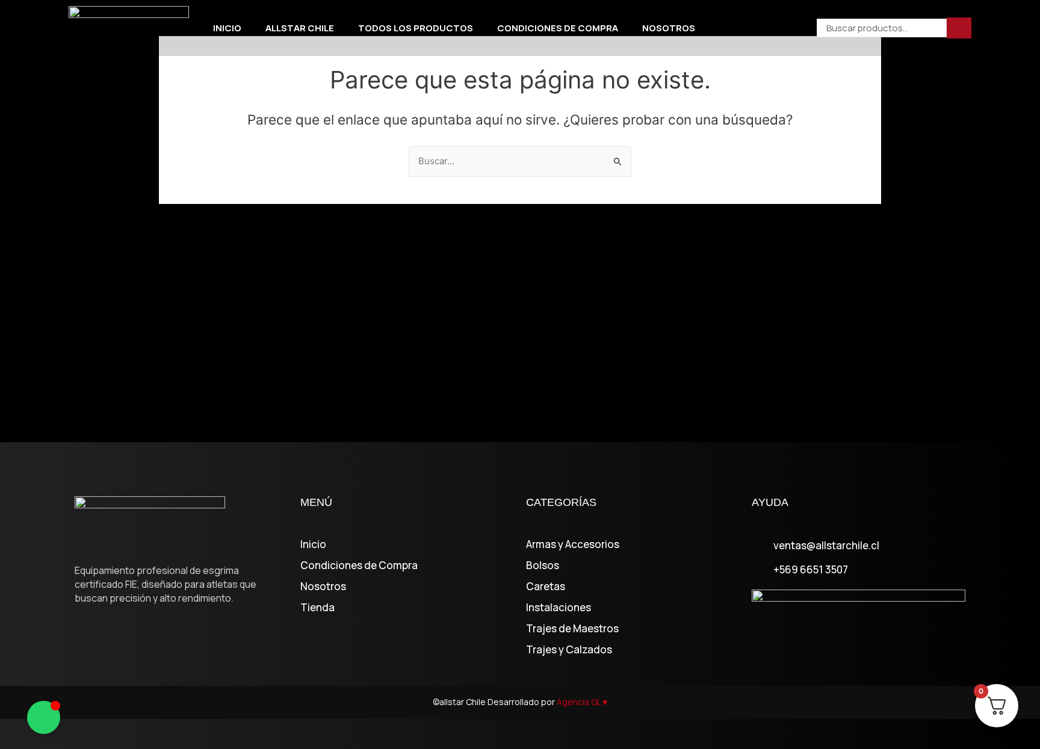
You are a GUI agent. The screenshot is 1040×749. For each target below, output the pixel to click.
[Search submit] (959, 28)
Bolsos (542, 565)
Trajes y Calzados (569, 650)
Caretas (545, 587)
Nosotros (668, 28)
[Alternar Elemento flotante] (43, 717)
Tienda (317, 608)
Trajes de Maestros (572, 629)
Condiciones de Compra (557, 28)
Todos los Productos (415, 28)
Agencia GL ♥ (582, 701)
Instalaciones (558, 608)
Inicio (227, 28)
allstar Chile (299, 28)
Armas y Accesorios (572, 544)
